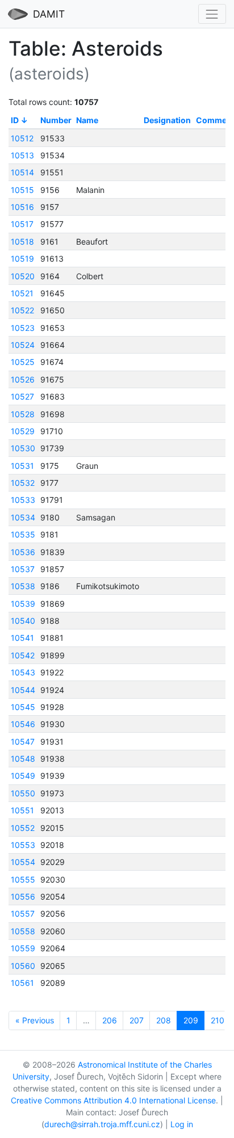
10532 (23, 483)
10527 (22, 396)
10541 (22, 638)
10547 (23, 741)
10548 (23, 758)
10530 (23, 448)
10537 (23, 569)
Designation (167, 120)
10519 (22, 258)
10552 (23, 828)
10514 (22, 172)
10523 (23, 328)
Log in (181, 1124)
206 (109, 1020)
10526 (23, 379)
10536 (23, 552)
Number (56, 120)
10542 (23, 655)
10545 (23, 707)
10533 (23, 500)
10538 (23, 586)
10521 (22, 293)
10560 (23, 966)
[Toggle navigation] (212, 14)
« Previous (34, 1020)
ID (15, 120)
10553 (23, 845)
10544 (23, 690)
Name (87, 120)
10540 (23, 620)
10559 (23, 948)
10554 (23, 862)
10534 (23, 517)
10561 (22, 983)
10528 (23, 414)
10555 (23, 879)
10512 (22, 138)
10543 (23, 672)
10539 (23, 603)
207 (136, 1020)
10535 (23, 534)
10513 (22, 155)
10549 (23, 775)
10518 (22, 241)
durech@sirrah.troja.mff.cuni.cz (102, 1124)
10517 (22, 224)
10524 (23, 345)
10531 (22, 466)
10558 (23, 931)
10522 (22, 310)
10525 (23, 362)
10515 (22, 190)
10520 (23, 276)
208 (163, 1020)
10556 (23, 896)
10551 (22, 810)
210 (217, 1020)
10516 (22, 207)
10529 (23, 431)
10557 (23, 913)
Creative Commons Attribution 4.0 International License (113, 1100)
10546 (23, 724)
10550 (23, 793)
